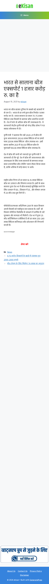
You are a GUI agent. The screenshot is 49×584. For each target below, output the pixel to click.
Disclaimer (24, 575)
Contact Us (22, 571)
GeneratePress (36, 580)
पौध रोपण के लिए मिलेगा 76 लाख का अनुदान (25, 263)
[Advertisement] (24, 46)
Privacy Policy (36, 571)
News (9, 252)
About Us (11, 571)
